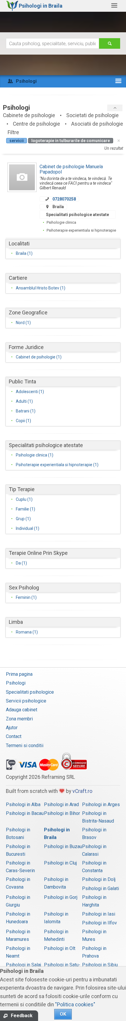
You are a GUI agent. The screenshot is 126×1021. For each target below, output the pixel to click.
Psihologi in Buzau (63, 846)
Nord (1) (23, 322)
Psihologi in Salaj (23, 965)
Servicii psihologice (26, 701)
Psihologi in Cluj (60, 863)
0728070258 (64, 199)
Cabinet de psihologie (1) (39, 357)
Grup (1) (23, 518)
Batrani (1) (25, 411)
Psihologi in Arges (101, 804)
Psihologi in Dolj (98, 879)
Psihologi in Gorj (60, 897)
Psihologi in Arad (61, 804)
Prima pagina (19, 674)
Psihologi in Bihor (62, 813)
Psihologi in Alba (23, 804)
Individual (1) (27, 528)
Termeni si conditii (24, 745)
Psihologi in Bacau (25, 813)
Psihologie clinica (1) (34, 455)
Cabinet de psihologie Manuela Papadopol (71, 169)
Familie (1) (25, 509)
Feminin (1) (26, 597)
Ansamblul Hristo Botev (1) (40, 288)
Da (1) (21, 563)
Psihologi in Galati (100, 888)
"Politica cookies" (75, 1004)
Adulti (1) (24, 401)
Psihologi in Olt (59, 948)
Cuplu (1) (24, 499)
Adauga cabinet (21, 709)
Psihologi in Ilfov (99, 923)
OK (63, 1014)
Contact (13, 736)
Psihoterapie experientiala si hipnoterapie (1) (57, 464)
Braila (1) (24, 253)
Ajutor (12, 727)
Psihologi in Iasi (98, 914)
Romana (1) (27, 632)
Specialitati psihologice (30, 692)
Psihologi (15, 683)
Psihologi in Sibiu (100, 965)
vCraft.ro (82, 791)
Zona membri (19, 719)
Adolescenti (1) (30, 391)
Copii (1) (23, 420)
